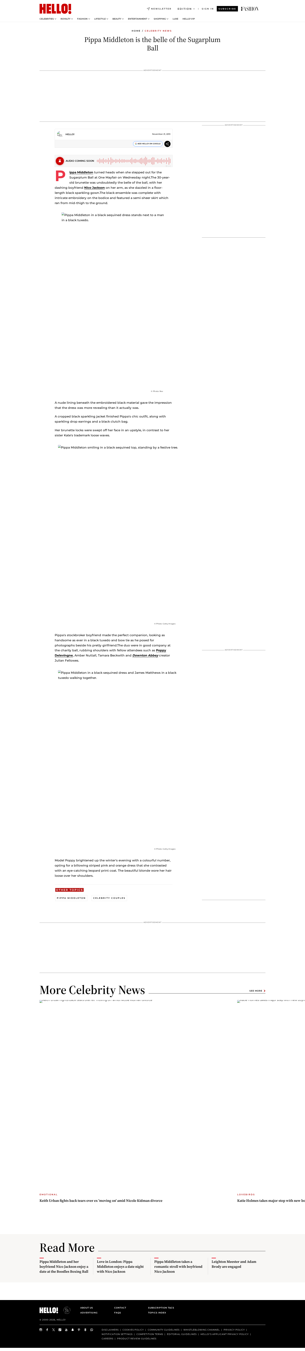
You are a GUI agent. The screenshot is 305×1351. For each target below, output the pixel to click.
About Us (86, 1307)
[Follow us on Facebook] (47, 1329)
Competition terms (149, 1334)
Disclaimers (110, 1329)
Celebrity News (158, 30)
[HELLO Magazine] (55, 9)
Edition (185, 8)
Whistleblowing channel (201, 1329)
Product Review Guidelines (136, 1338)
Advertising (89, 1312)
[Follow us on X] (53, 1329)
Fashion (82, 19)
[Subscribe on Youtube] (66, 1329)
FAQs (117, 1312)
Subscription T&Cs (160, 1307)
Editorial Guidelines (182, 1334)
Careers (107, 1338)
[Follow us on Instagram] (41, 1329)
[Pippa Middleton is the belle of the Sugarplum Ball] (249, 9)
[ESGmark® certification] (64, 1310)
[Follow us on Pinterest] (79, 1329)
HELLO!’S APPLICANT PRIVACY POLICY (225, 1334)
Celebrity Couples (109, 898)
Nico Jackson (94, 187)
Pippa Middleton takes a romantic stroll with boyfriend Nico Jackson (178, 1266)
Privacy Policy (234, 1329)
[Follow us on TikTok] (60, 1329)
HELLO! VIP (189, 19)
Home (136, 30)
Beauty (116, 19)
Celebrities (47, 19)
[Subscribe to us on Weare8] (85, 1329)
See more (255, 990)
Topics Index (157, 1312)
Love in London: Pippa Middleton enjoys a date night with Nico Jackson (120, 1266)
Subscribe (227, 8)
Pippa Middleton (81, 172)
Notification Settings (117, 1334)
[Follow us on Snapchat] (72, 1329)
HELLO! (69, 134)
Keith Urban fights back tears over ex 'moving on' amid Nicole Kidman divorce (101, 1200)
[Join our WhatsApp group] (91, 1329)
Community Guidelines (164, 1329)
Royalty (65, 19)
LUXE (175, 19)
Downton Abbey (145, 655)
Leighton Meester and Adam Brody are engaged (234, 1264)
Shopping (160, 19)
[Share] (167, 144)
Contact (120, 1307)
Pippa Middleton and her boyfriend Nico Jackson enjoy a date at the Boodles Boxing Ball (64, 1266)
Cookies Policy (133, 1329)
